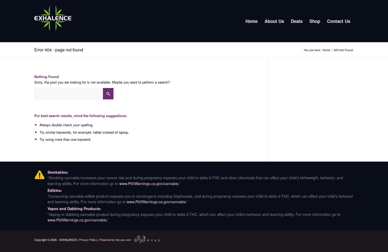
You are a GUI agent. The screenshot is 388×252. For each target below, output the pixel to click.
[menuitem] (251, 21)
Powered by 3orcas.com (115, 240)
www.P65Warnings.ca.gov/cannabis (148, 183)
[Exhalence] (52, 21)
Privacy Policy (88, 240)
